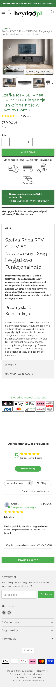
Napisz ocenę (28, 468)
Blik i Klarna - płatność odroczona (26, 674)
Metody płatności (25, 671)
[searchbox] (16, 483)
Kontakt (37, 677)
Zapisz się (46, 594)
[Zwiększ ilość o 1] (29, 142)
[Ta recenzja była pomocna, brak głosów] (43, 545)
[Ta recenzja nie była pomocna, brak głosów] (48, 545)
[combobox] (37, 491)
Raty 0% (41, 671)
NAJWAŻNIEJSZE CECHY (19, 373)
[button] (9, 82)
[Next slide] (52, 82)
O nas (10, 671)
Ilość (4, 135)
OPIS (8, 228)
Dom (5, 28)
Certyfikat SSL (22, 677)
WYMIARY (10, 364)
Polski (27, 650)
